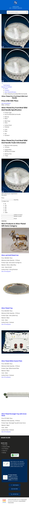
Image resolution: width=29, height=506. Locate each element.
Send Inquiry (6, 85)
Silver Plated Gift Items (10, 92)
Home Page (4, 444)
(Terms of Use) (24, 499)
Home (6, 88)
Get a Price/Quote (6, 103)
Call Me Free (15, 494)
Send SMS (15, 488)
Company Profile (6, 446)
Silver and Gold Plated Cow (9, 255)
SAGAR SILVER (15, 7)
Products (7, 90)
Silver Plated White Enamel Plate (11, 361)
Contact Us (4, 450)
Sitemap (4, 452)
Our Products (5, 448)
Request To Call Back (6, 87)
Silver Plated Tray (7, 308)
